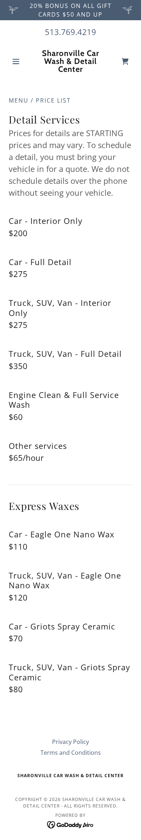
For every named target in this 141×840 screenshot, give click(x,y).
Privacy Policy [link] (70, 742)
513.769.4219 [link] (70, 31)
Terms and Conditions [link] (70, 753)
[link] (70, 61)
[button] (18, 61)
